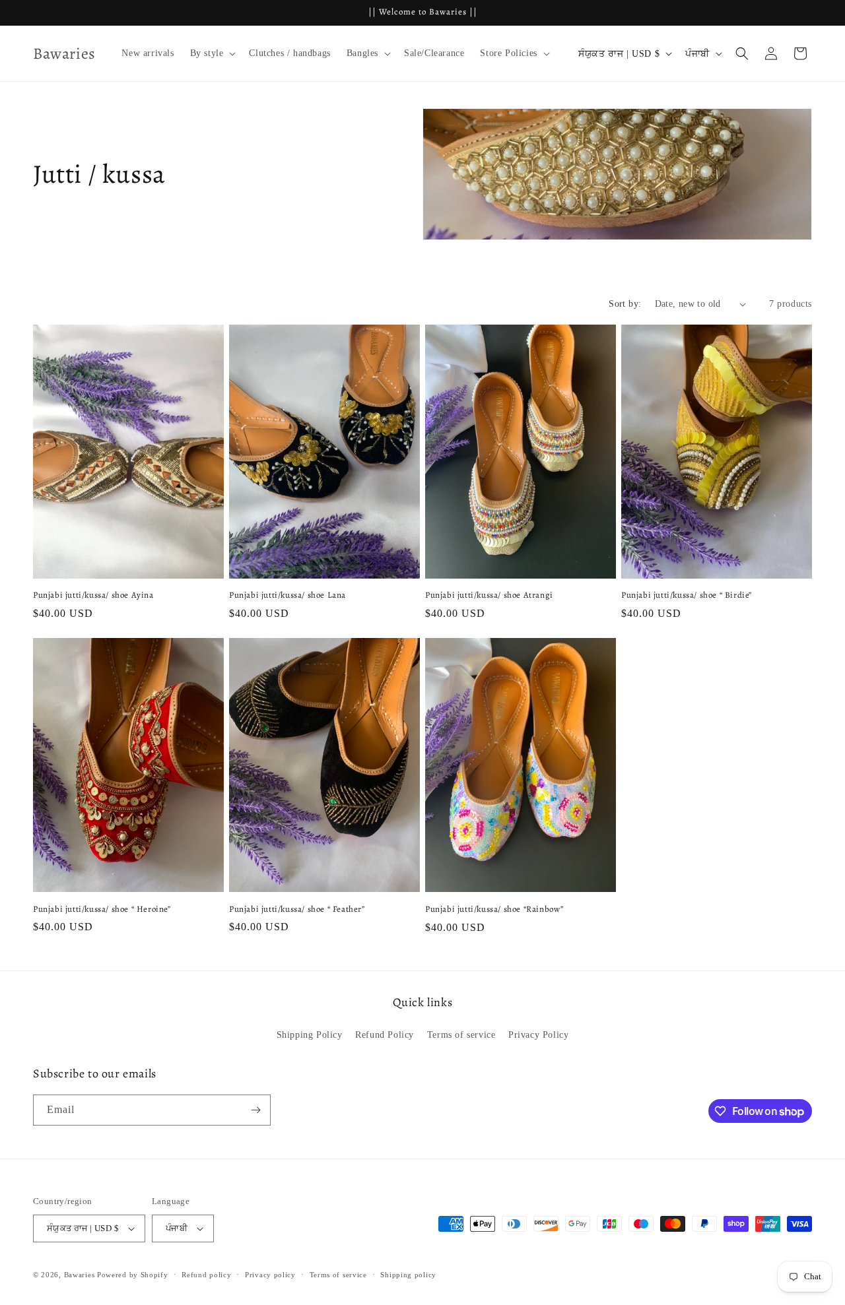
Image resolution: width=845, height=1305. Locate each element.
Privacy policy (270, 1275)
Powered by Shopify (132, 1275)
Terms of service (461, 1035)
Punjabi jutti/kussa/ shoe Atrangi (489, 595)
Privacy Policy (538, 1035)
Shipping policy (408, 1275)
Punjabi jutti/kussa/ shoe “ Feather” (297, 909)
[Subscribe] (255, 1110)
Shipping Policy (310, 1035)
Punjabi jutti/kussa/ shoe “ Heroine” (102, 909)
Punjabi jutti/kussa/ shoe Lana (287, 595)
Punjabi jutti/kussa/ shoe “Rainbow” (494, 909)
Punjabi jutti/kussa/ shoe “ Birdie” (686, 595)
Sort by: (625, 304)
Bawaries (79, 1275)
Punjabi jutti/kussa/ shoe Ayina (93, 595)
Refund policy (206, 1275)
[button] (212, 53)
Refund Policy (384, 1035)
